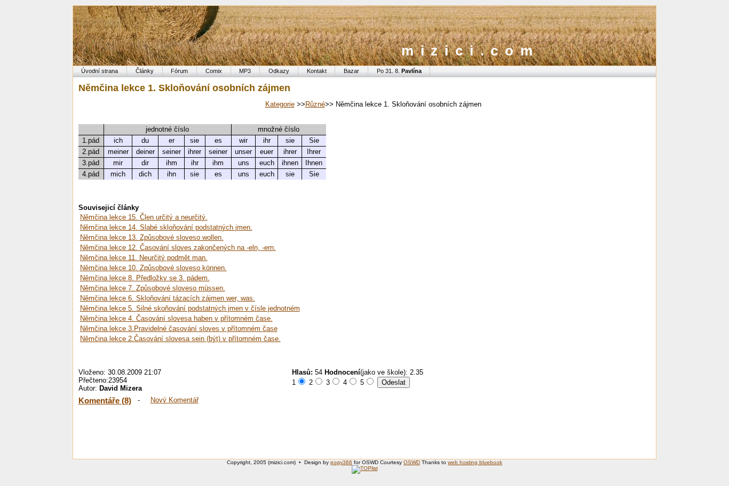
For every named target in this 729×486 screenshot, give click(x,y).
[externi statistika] (365, 468)
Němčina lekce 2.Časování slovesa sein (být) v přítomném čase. (180, 339)
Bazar (351, 71)
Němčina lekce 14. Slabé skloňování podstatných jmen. (166, 227)
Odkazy (278, 71)
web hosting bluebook (475, 462)
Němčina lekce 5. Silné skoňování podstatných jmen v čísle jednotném (190, 308)
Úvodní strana (99, 71)
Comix (213, 71)
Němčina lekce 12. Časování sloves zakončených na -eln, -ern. (178, 248)
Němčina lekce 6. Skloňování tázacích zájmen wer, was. (167, 298)
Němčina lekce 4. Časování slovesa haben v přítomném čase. (176, 318)
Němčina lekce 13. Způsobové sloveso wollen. (152, 237)
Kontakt (317, 71)
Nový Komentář (174, 400)
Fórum (179, 71)
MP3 (245, 71)
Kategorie (280, 104)
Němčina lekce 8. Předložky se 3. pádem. (145, 278)
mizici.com (470, 50)
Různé (315, 104)
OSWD (411, 462)
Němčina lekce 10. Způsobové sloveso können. (153, 268)
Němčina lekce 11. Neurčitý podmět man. (144, 258)
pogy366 (341, 462)
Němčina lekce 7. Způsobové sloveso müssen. (152, 288)
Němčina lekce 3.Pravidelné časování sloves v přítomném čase (179, 329)
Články (145, 71)
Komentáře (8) (104, 400)
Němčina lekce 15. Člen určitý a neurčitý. (144, 217)
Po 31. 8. (399, 71)
